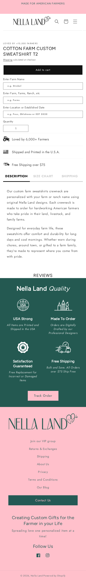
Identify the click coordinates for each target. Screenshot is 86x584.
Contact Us (43, 500)
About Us (43, 464)
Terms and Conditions (43, 479)
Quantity (8, 121)
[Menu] (75, 21)
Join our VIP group (43, 441)
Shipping (8, 59)
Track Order (43, 395)
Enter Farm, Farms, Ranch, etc (21, 93)
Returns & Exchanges (43, 449)
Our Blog (43, 487)
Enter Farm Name (13, 79)
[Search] (56, 21)
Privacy (43, 472)
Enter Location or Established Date (24, 107)
